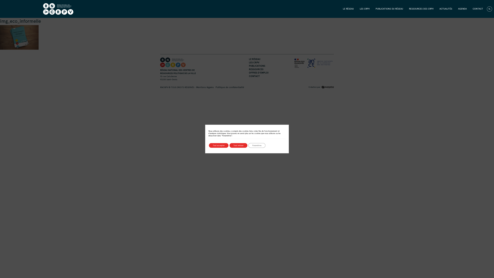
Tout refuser (238, 145)
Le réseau (348, 8)
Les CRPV (365, 8)
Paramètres (257, 145)
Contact (478, 8)
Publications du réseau (389, 8)
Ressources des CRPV (421, 8)
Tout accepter (219, 145)
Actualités (445, 8)
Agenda (462, 8)
